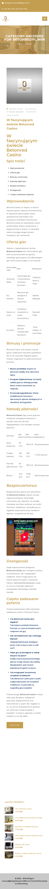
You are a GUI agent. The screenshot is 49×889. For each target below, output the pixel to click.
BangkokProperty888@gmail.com (17, 3)
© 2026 (31, 884)
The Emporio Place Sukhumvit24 (29, 835)
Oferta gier (15, 172)
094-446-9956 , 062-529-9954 (15, 9)
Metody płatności (18, 181)
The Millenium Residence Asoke (28, 818)
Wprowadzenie (17, 168)
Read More (15, 725)
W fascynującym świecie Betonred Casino (20, 124)
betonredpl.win (31, 112)
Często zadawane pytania (22, 194)
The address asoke (23, 809)
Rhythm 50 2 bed (22, 844)
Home (19, 44)
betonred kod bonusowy (24, 583)
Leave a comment (13, 115)
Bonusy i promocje (18, 177)
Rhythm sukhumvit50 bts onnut (28, 853)
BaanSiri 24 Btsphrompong (26, 826)
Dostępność (15, 190)
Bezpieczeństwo (18, 186)
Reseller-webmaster (16, 112)
